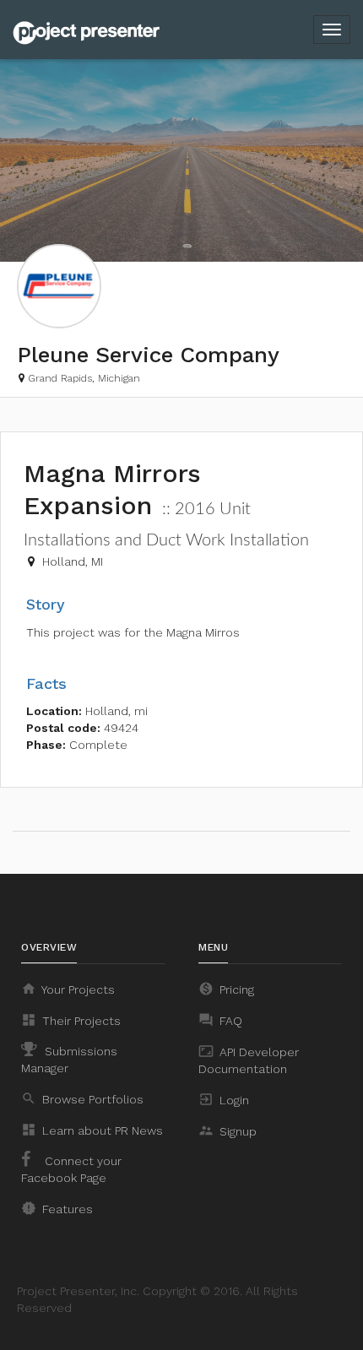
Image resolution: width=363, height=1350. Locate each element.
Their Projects (71, 1019)
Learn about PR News (92, 1129)
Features (57, 1208)
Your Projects (68, 988)
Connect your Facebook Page (71, 1169)
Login (223, 1099)
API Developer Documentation (248, 1060)
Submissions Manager (69, 1059)
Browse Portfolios (82, 1098)
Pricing (226, 988)
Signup (227, 1130)
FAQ (220, 1019)
